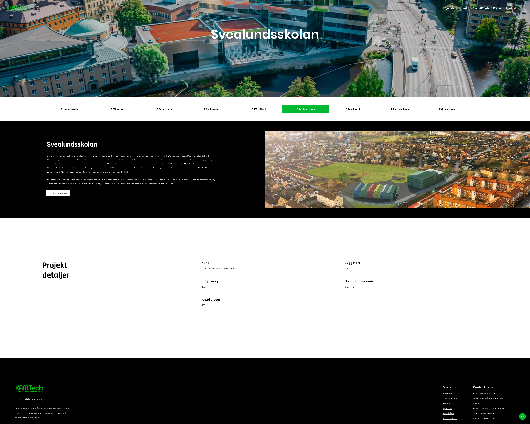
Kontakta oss (450, 418)
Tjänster (447, 408)
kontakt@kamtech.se (493, 408)
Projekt (447, 403)
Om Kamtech (450, 398)
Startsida (447, 393)
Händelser (448, 413)
